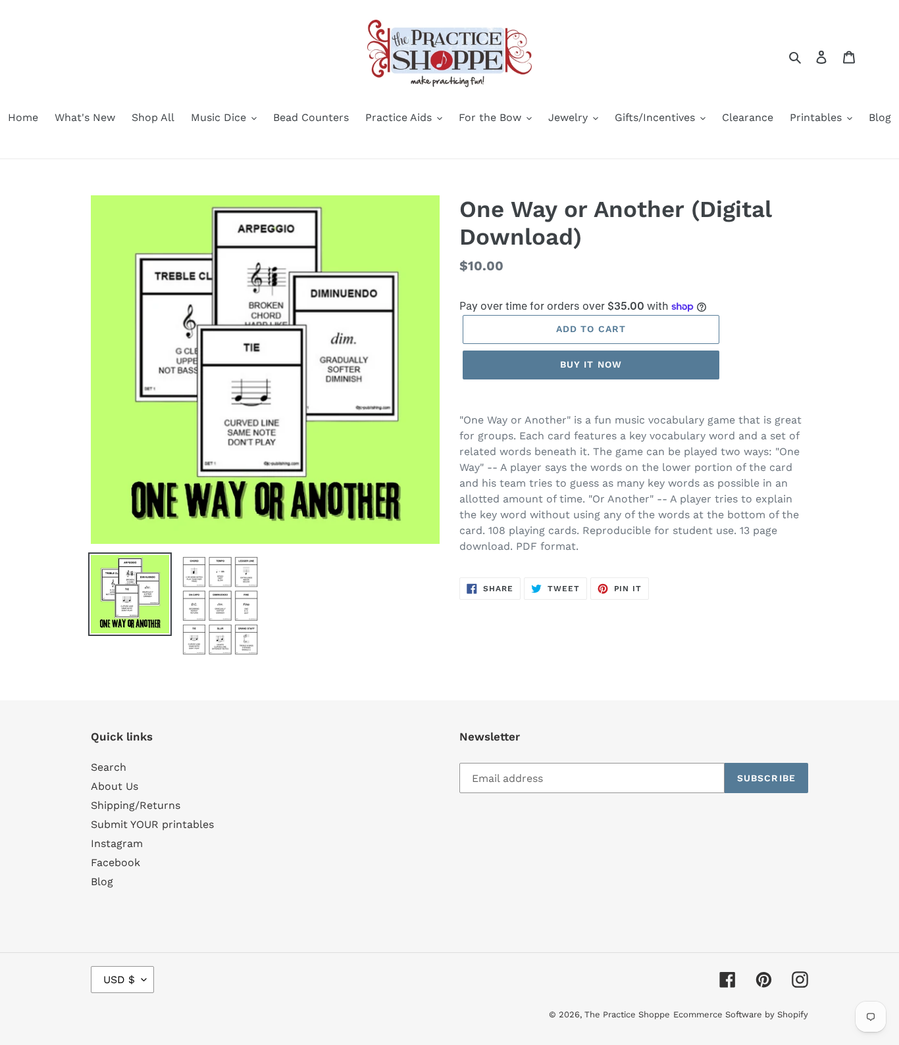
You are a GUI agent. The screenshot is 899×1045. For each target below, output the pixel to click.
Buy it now (591, 364)
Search (108, 767)
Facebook (115, 862)
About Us (114, 786)
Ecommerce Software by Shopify (740, 1014)
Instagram (117, 843)
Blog (102, 881)
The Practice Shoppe (627, 1014)
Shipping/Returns (135, 805)
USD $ (119, 979)
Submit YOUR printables (152, 824)
